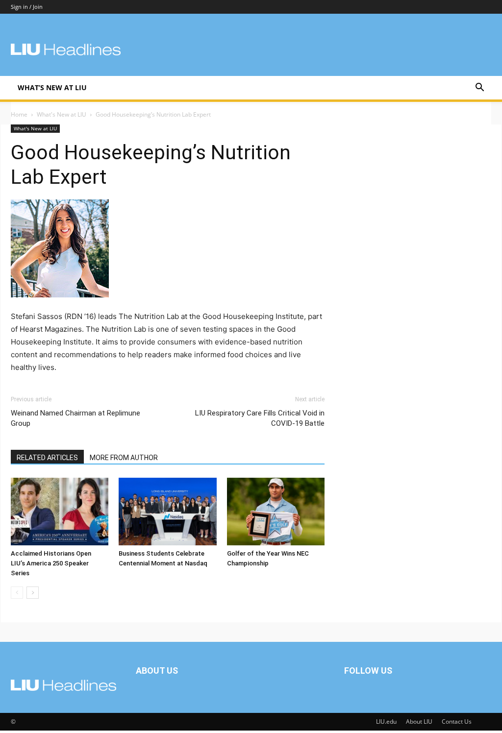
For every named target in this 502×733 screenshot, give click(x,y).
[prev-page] (17, 592)
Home (19, 114)
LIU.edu (386, 721)
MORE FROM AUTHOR (124, 458)
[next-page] (32, 592)
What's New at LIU (61, 114)
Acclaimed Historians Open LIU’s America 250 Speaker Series (51, 563)
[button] (479, 88)
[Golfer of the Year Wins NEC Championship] (276, 511)
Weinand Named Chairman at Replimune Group (75, 418)
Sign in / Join (27, 6)
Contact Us (457, 721)
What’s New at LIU (52, 87)
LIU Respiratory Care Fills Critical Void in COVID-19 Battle (260, 418)
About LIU (419, 721)
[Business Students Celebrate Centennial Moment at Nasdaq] (167, 511)
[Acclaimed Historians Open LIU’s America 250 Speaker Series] (59, 511)
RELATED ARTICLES (47, 458)
